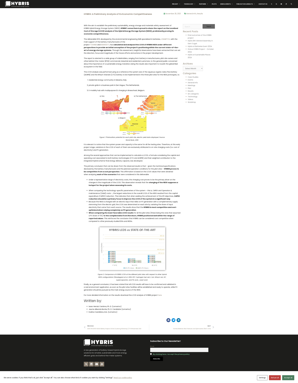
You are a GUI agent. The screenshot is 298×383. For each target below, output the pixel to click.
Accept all (288, 377)
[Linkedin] (91, 364)
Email (152, 346)
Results (200, 13)
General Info (191, 13)
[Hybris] (17, 4)
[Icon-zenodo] (102, 364)
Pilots (214, 4)
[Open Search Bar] (291, 4)
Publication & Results (244, 4)
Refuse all (275, 377)
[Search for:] (192, 26)
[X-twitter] (86, 364)
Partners (202, 4)
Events (190, 80)
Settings (262, 377)
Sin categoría (193, 94)
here (160, 295)
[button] (168, 320)
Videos (190, 99)
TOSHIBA (93, 45)
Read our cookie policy (123, 377)
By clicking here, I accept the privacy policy (171, 354)
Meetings (191, 85)
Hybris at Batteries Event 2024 (200, 46)
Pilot (189, 88)
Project (175, 4)
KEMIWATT (105, 45)
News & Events (225, 4)
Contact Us (263, 4)
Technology (188, 4)
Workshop (192, 102)
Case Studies (193, 77)
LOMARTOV (165, 39)
